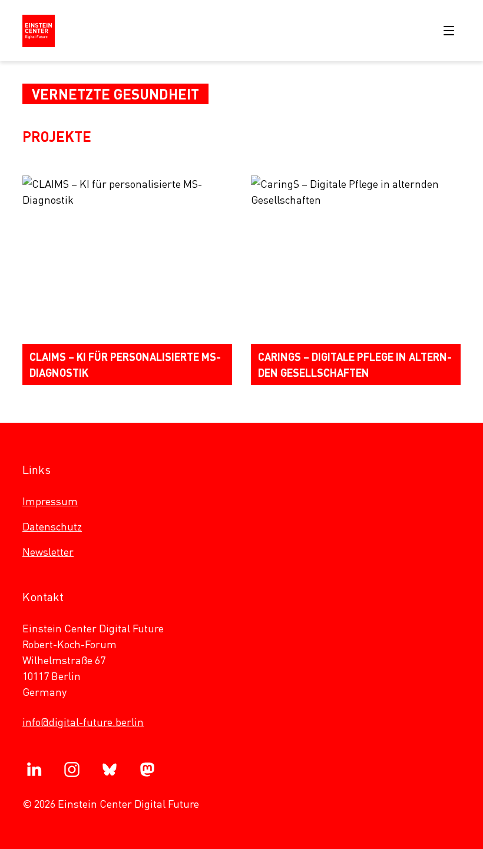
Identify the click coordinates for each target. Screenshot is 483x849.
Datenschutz (52, 526)
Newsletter (48, 551)
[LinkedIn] (34, 769)
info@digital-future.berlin (83, 721)
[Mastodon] (147, 769)
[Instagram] (72, 769)
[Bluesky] (109, 769)
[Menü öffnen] (449, 30)
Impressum (50, 501)
